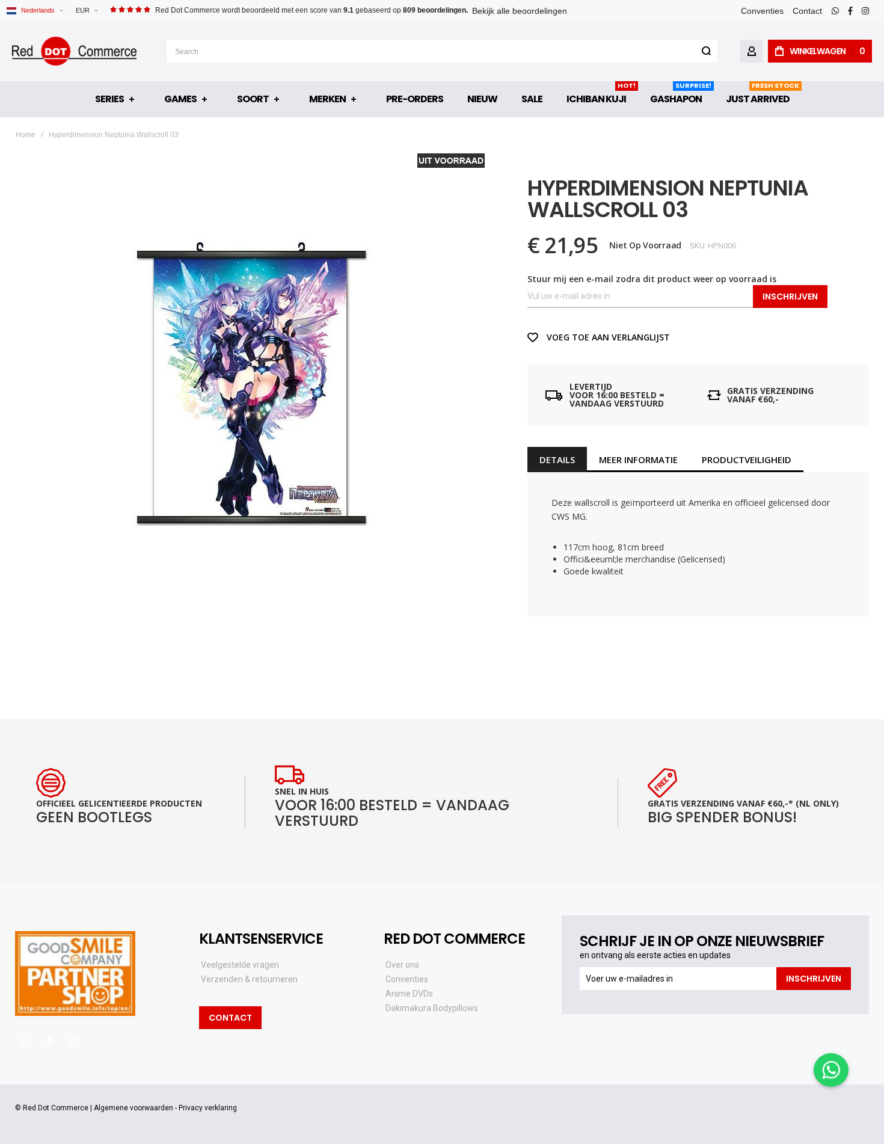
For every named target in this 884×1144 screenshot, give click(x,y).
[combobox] (442, 51)
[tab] (557, 459)
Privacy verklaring (208, 1108)
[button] (86, 10)
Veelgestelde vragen (240, 965)
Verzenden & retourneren (249, 979)
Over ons (402, 965)
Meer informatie (638, 460)
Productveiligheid (746, 460)
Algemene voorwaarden (133, 1108)
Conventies (762, 11)
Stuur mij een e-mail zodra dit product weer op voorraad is (651, 278)
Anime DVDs (409, 993)
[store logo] (74, 51)
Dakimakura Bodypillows (431, 1008)
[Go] (706, 51)
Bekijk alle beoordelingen (519, 11)
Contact (807, 11)
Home (25, 135)
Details (557, 460)
